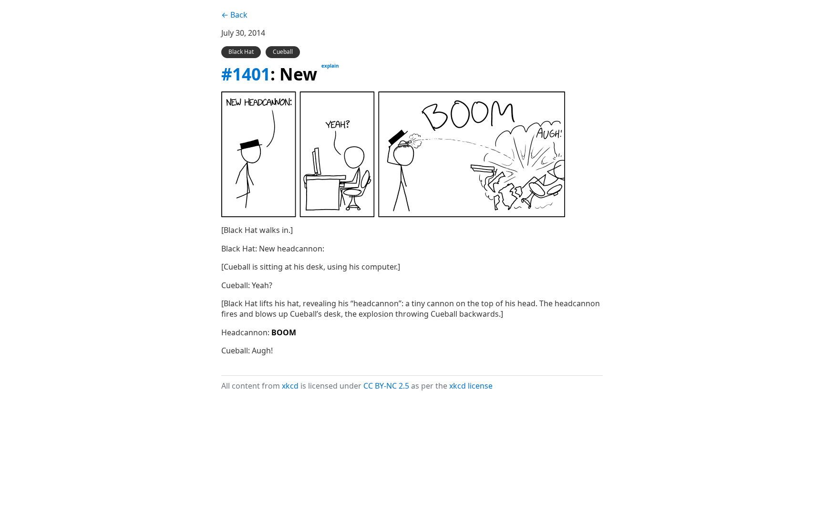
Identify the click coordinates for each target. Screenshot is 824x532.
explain (330, 65)
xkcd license (471, 386)
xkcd (290, 386)
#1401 (245, 73)
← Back (234, 15)
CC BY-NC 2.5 (386, 386)
